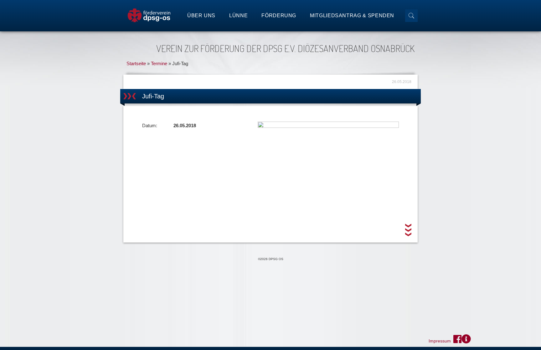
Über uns (201, 15)
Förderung (278, 15)
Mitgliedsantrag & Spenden (352, 15)
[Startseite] (149, 15)
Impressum (440, 340)
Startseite (136, 63)
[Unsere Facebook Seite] (457, 339)
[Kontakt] (466, 339)
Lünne (238, 15)
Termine (159, 63)
